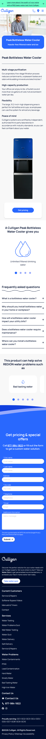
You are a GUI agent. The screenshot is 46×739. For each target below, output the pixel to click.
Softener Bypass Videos (12, 600)
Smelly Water (7, 678)
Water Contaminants (11, 659)
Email (5, 503)
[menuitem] (38, 10)
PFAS (4, 664)
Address (6, 476)
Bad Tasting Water (10, 682)
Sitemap (18, 734)
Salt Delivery (7, 644)
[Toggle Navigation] (42, 11)
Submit (7, 539)
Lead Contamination (10, 668)
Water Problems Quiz (11, 625)
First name (7, 457)
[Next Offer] (43, 3)
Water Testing (8, 620)
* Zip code (7, 485)
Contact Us (11, 698)
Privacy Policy (8, 734)
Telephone (7, 494)
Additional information (11, 512)
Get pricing (23, 210)
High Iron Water (8, 687)
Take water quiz (11, 581)
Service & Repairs (9, 595)
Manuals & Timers (9, 605)
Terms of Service (14, 535)
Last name (7, 467)
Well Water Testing (10, 630)
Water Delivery (8, 639)
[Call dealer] (33, 11)
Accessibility (28, 734)
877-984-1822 (15, 445)
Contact (5, 610)
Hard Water (7, 673)
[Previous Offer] (2, 3)
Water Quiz (6, 634)
